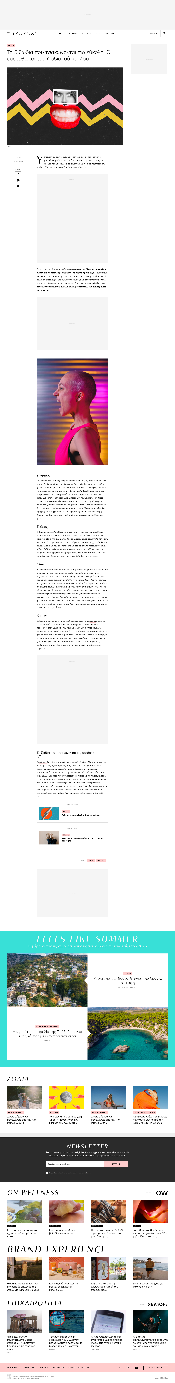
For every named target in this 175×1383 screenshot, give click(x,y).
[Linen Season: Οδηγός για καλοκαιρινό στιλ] (150, 1268)
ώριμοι (93, 620)
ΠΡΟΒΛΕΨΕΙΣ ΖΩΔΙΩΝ (144, 1112)
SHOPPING (110, 33)
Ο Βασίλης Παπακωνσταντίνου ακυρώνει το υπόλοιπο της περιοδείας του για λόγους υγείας (150, 1341)
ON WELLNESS (33, 1193)
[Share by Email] (18, 186)
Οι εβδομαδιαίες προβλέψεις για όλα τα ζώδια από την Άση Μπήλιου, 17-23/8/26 (150, 1119)
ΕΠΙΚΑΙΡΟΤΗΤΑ (34, 1304)
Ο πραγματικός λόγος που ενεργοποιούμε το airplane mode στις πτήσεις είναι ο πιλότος (106, 1341)
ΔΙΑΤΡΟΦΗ (97, 1226)
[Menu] (8, 33)
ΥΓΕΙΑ (137, 1226)
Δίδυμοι (43, 762)
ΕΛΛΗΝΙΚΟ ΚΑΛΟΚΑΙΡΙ (47, 1027)
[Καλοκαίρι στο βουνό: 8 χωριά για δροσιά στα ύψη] (47, 980)
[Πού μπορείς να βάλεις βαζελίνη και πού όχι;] (66, 1211)
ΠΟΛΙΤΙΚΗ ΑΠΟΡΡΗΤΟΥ (78, 1368)
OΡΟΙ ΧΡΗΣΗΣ (58, 1368)
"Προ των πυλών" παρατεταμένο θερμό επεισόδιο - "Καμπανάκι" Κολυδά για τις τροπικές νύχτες (21, 1343)
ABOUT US (43, 1368)
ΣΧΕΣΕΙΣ (101, 860)
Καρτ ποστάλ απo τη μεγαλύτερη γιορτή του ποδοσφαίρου (104, 1286)
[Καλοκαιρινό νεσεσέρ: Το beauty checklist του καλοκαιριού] (66, 1268)
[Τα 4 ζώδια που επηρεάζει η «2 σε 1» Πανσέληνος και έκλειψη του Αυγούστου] (66, 1097)
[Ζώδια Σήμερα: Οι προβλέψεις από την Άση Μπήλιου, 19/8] (108, 1097)
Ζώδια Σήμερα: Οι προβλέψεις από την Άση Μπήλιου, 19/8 (105, 1119)
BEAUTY (73, 33)
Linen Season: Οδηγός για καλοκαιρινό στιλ (148, 1285)
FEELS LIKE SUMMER (87, 939)
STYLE (62, 33)
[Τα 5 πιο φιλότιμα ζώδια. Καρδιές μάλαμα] (49, 813)
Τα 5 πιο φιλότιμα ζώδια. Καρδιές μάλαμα (81, 815)
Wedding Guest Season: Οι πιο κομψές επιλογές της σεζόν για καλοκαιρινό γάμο (23, 1286)
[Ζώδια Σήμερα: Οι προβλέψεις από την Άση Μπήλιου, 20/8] (24, 1097)
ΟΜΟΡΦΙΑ (55, 1226)
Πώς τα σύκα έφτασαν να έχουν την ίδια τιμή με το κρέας (22, 1233)
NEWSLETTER (155, 1368)
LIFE (99, 33)
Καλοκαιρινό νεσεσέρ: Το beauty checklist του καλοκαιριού (63, 1286)
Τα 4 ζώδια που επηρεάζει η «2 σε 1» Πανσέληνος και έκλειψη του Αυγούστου (65, 1119)
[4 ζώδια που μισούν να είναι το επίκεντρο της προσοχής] (49, 837)
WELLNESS (87, 33)
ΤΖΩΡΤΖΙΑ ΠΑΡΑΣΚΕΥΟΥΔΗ (127, 987)
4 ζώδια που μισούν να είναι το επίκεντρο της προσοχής (82, 839)
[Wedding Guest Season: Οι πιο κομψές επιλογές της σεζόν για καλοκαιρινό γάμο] (24, 1268)
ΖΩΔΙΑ (11, 46)
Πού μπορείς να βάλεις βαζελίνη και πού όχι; (62, 1231)
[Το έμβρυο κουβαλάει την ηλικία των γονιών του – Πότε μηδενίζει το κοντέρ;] (150, 1211)
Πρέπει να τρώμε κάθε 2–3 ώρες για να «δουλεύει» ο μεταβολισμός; (107, 1233)
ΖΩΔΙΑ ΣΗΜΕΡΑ (15, 1112)
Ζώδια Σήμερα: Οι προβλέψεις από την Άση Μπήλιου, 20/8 (21, 1119)
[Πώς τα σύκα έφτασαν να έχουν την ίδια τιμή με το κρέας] (24, 1211)
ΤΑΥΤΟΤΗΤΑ (29, 1368)
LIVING (11, 1226)
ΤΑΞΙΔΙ (127, 973)
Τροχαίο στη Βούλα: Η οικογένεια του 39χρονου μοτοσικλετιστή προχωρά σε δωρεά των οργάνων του (65, 1341)
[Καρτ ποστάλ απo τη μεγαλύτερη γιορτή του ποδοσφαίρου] (108, 1268)
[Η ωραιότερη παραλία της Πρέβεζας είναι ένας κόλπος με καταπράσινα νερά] (128, 1033)
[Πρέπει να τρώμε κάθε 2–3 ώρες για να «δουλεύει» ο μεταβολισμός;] (108, 1211)
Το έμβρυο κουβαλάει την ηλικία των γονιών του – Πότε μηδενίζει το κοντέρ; (150, 1233)
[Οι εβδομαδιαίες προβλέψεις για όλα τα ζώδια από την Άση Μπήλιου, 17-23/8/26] (150, 1097)
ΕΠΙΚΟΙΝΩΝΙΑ (13, 1368)
